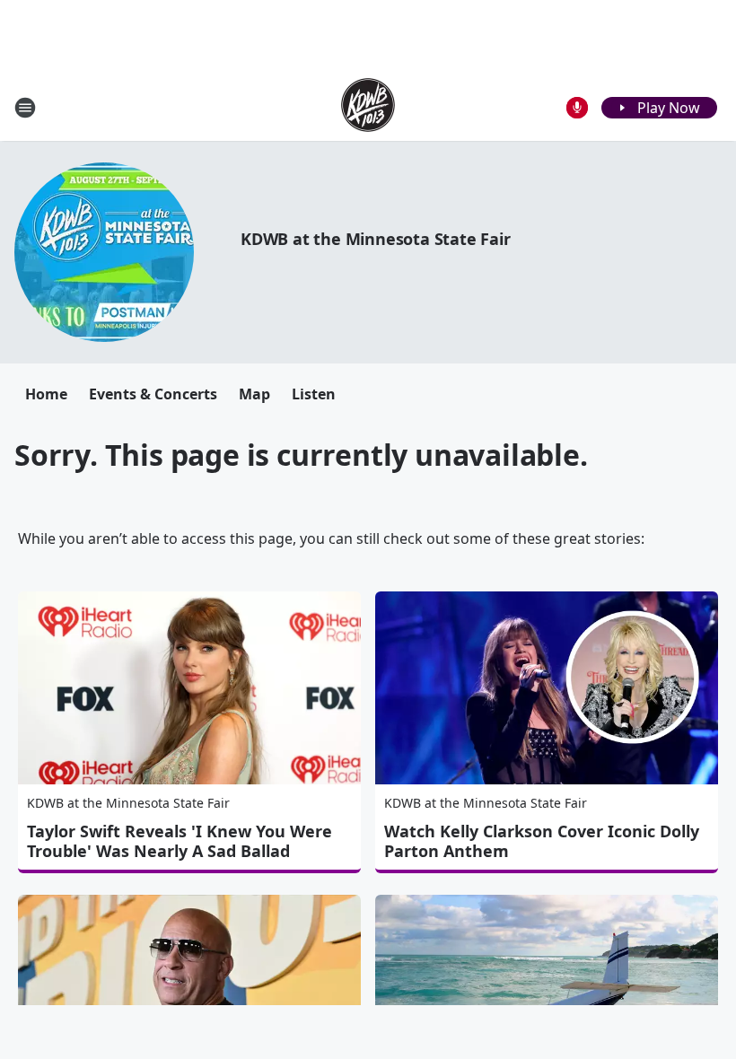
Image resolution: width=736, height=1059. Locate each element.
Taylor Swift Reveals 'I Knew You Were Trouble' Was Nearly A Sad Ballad (179, 841)
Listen (314, 394)
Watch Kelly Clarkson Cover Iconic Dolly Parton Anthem (541, 841)
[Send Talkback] (577, 107)
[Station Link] (368, 107)
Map (254, 394)
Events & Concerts (153, 394)
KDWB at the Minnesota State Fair (376, 238)
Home (46, 394)
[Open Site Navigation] (25, 107)
